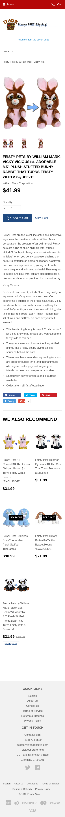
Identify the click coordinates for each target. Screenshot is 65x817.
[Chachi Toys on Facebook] (37, 768)
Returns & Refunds (32, 715)
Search (32, 695)
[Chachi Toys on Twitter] (27, 768)
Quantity (7, 202)
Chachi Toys (33, 794)
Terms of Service (33, 710)
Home (6, 51)
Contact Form (32, 734)
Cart (59, 4)
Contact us (32, 705)
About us (32, 700)
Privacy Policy (32, 720)
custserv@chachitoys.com (32, 744)
